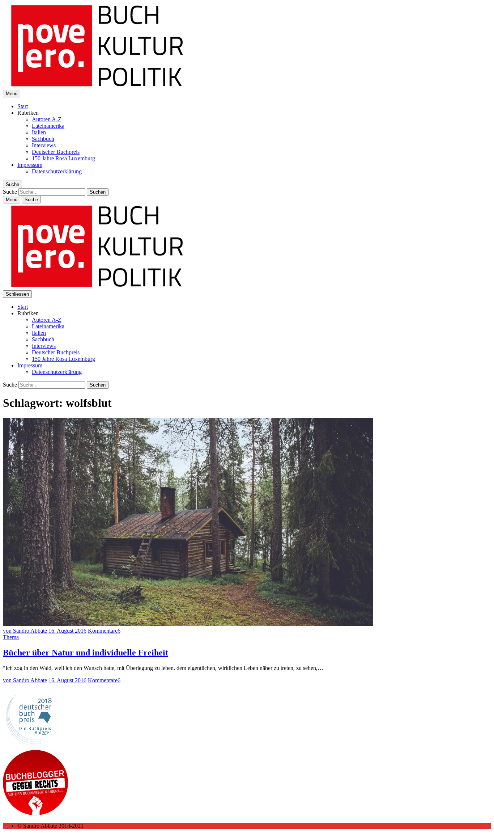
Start (22, 106)
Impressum (29, 165)
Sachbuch (43, 139)
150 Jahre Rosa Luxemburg (63, 158)
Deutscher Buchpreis (56, 152)
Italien (39, 132)
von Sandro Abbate (25, 631)
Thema (11, 637)
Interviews (44, 145)
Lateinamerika (48, 126)
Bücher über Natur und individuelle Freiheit (85, 652)
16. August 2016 (67, 631)
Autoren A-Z (46, 119)
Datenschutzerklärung (57, 171)
